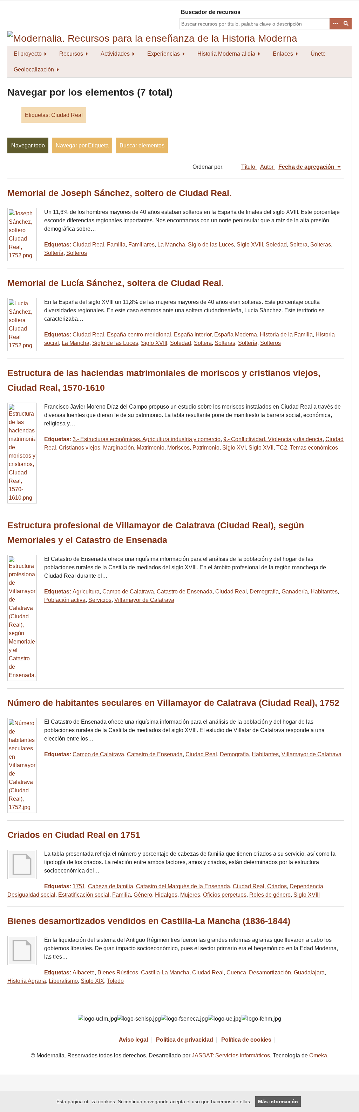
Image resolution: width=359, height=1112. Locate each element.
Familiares (141, 245)
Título (249, 167)
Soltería (53, 253)
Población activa (65, 600)
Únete (318, 54)
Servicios (99, 600)
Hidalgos (166, 895)
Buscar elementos (142, 145)
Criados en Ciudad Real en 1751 (73, 835)
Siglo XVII (261, 448)
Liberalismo (63, 981)
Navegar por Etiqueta (82, 145)
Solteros (76, 253)
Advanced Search (335, 23)
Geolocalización (34, 69)
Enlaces (283, 54)
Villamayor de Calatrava (144, 600)
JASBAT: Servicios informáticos (231, 1055)
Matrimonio (150, 448)
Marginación (118, 448)
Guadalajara (309, 972)
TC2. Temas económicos (307, 448)
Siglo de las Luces (211, 245)
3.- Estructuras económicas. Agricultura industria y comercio (147, 439)
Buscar (346, 23)
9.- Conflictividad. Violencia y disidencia (273, 439)
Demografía (264, 592)
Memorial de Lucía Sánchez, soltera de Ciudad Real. (115, 283)
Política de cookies (246, 1040)
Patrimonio (205, 448)
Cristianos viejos (79, 448)
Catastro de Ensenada (184, 592)
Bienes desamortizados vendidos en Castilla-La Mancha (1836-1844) (148, 921)
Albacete (84, 972)
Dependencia (306, 886)
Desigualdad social (31, 895)
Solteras (320, 245)
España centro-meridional (139, 335)
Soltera (298, 245)
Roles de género (270, 895)
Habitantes (324, 592)
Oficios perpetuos (224, 895)
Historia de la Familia (286, 335)
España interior (192, 335)
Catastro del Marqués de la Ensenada (183, 886)
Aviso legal (133, 1040)
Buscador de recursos (211, 12)
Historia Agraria (26, 981)
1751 (79, 886)
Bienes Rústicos (117, 972)
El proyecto (28, 54)
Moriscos (178, 448)
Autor (267, 167)
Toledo (115, 981)
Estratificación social (83, 895)
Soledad (276, 245)
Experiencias (163, 54)
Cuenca (236, 972)
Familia (116, 245)
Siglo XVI (234, 448)
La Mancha (171, 245)
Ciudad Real (88, 245)
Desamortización (270, 972)
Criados (277, 886)
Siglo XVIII (250, 245)
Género (143, 895)
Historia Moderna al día (226, 54)
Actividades (115, 54)
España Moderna (235, 335)
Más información (278, 1101)
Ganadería (295, 592)
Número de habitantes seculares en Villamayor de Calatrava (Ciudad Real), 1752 (173, 703)
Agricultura (86, 592)
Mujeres (190, 895)
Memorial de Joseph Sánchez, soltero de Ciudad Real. (119, 193)
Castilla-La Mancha (165, 972)
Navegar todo (28, 145)
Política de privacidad (184, 1040)
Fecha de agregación (307, 167)
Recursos (71, 54)
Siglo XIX (92, 981)
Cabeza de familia (110, 886)
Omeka (318, 1055)
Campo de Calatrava (128, 592)
